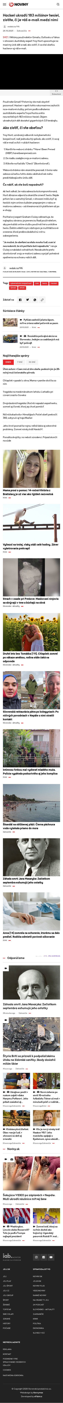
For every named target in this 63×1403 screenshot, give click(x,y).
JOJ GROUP (8, 1295)
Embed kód (56, 94)
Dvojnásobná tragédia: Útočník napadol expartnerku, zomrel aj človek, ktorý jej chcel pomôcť (30, 405)
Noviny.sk (37, 1277)
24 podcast (38, 1305)
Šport (6, 1300)
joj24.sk (37, 1281)
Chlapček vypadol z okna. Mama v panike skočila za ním (29, 382)
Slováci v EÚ (39, 1333)
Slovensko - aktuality (44, 1309)
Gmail (13, 288)
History (6, 1324)
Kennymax (38, 1393)
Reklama (7, 1349)
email (22, 288)
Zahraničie (38, 1314)
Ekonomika (38, 1328)
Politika (37, 1324)
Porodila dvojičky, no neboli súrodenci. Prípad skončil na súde (30, 439)
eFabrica (38, 1397)
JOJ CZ (6, 1291)
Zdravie (6, 1319)
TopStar (7, 1309)
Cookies (7, 1370)
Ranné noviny (39, 1295)
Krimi (35, 1319)
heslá (44, 283)
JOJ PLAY (7, 1281)
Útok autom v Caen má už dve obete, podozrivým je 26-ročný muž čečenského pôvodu (31, 371)
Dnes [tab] (8, 362)
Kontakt (7, 1354)
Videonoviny (39, 1291)
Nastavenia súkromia (13, 1375)
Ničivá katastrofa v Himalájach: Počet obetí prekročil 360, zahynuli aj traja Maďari (30, 416)
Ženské (6, 1305)
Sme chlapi (8, 1314)
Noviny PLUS (39, 1286)
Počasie (7, 1328)
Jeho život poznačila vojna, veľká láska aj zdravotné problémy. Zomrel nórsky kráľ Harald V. (29, 427)
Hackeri (54, 283)
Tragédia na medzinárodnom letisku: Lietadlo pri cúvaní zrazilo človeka (28, 393)
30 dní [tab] (32, 362)
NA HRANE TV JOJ (41, 1300)
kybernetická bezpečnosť (21, 283)
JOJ (4, 1277)
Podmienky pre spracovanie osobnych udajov (14, 1362)
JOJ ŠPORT (8, 1286)
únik (37, 283)
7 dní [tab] (20, 362)
